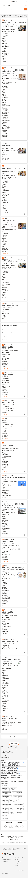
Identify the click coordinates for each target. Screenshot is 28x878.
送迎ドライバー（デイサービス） (11, 718)
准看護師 (4, 420)
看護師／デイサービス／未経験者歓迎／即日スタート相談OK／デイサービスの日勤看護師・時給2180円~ (14, 569)
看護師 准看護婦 (6, 145)
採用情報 (16, 865)
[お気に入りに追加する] (24, 63)
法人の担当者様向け (5, 861)
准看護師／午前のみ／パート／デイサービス (14, 260)
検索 (26, 8)
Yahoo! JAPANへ (5, 873)
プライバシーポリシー (19, 861)
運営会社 (16, 863)
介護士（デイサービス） (8, 402)
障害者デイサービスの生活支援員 (11, 659)
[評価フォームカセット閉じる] (26, 822)
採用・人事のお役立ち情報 (20, 870)
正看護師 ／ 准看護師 (7, 347)
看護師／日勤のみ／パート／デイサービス (13, 168)
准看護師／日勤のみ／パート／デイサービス (14, 22)
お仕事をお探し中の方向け (6, 859)
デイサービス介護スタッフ (9, 220)
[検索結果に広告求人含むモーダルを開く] (4, 16)
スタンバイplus (4, 870)
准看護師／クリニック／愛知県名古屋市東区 (14, 477)
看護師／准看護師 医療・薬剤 (10, 306)
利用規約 (16, 859)
